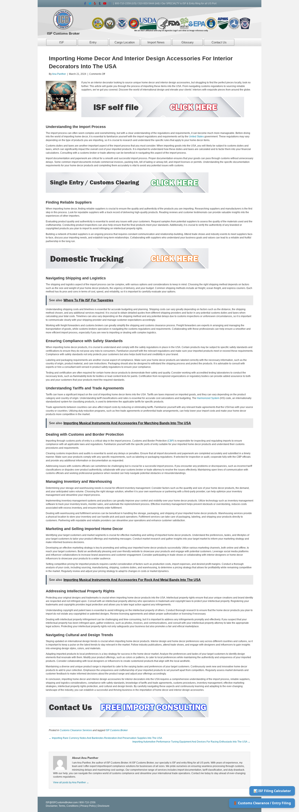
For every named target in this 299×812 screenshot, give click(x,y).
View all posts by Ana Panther (71, 782)
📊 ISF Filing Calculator (272, 791)
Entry (93, 42)
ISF (61, 42)
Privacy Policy (88, 805)
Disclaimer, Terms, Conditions (62, 805)
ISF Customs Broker (117, 730)
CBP (170, 440)
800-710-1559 (123, 3)
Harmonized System (208, 398)
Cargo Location (125, 42)
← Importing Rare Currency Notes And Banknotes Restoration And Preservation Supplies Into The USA (105, 738)
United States (196, 136)
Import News (156, 42)
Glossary (187, 42)
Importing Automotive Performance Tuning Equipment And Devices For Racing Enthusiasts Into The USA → (191, 741)
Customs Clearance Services (76, 730)
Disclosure (103, 805)
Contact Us (219, 42)
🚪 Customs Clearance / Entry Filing (262, 803)
